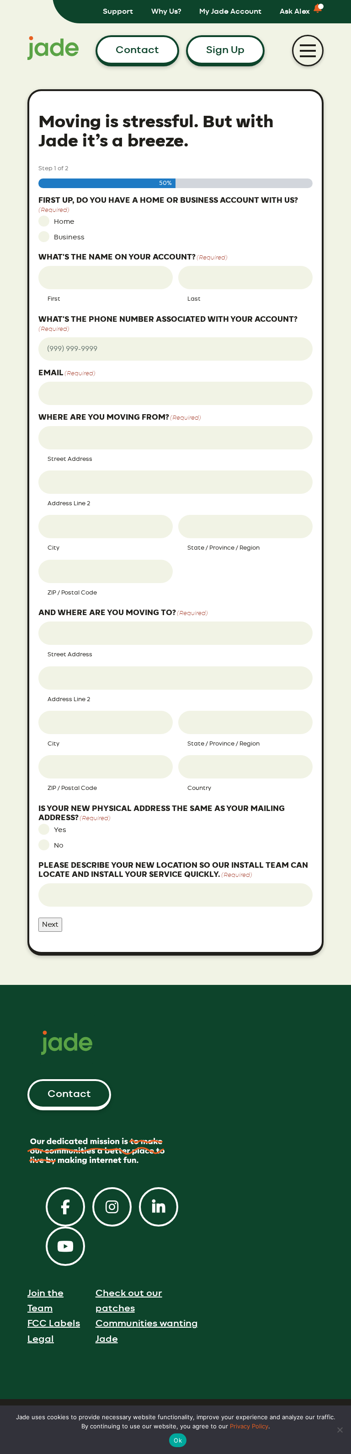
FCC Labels (53, 1323)
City (53, 548)
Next (50, 924)
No (59, 845)
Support (118, 11)
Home (64, 221)
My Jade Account (230, 11)
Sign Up (225, 50)
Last (194, 299)
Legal (40, 1339)
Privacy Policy (249, 1426)
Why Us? (166, 11)
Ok (178, 1440)
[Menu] (308, 50)
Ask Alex (295, 11)
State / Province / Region (223, 548)
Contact (137, 50)
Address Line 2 (69, 504)
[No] (339, 1429)
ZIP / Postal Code (72, 593)
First (54, 299)
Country (199, 788)
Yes (60, 830)
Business (69, 237)
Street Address (70, 459)
